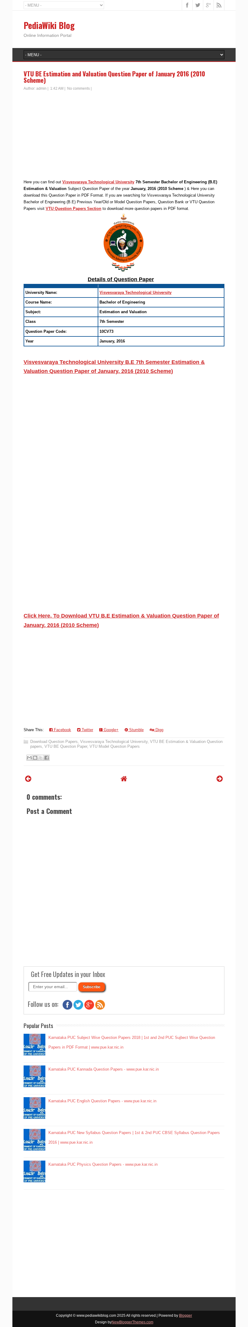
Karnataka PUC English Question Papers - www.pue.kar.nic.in (102, 1101)
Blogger (185, 1315)
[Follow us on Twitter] (78, 1008)
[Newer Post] (28, 779)
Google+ (111, 730)
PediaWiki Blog (49, 25)
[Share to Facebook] (47, 758)
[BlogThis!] (35, 758)
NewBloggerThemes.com (132, 1322)
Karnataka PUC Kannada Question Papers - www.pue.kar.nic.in (103, 1069)
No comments (78, 88)
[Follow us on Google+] (89, 1008)
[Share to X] (41, 758)
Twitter (86, 730)
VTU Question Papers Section (73, 208)
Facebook (62, 730)
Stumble (136, 730)
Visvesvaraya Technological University (98, 182)
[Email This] (29, 758)
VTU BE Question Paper (65, 746)
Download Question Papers (54, 741)
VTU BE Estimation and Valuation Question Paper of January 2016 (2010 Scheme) (114, 77)
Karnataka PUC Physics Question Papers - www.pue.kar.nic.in (103, 1164)
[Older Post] (220, 779)
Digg (158, 730)
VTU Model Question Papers (115, 746)
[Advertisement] (124, 136)
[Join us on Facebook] (67, 1008)
